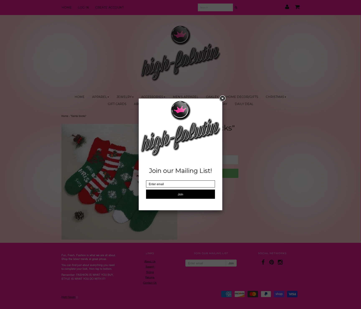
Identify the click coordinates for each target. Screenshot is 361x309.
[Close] (222, 98)
